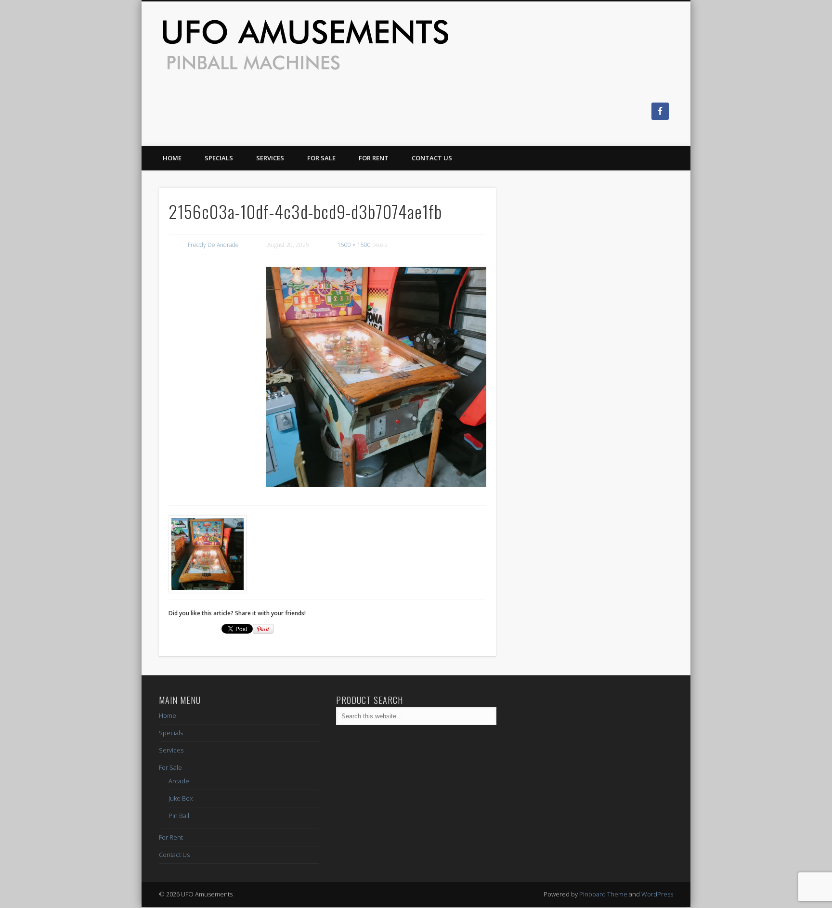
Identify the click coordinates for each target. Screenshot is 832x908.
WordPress (657, 894)
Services (270, 158)
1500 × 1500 (354, 245)
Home (172, 158)
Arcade (179, 781)
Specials (219, 158)
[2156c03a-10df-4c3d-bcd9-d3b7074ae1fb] (376, 377)
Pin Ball (179, 815)
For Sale (321, 158)
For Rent (374, 158)
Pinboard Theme (603, 894)
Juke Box (181, 798)
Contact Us (432, 158)
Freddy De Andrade (213, 245)
